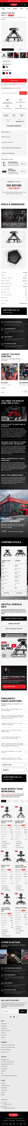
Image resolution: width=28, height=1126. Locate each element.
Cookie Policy (12, 1120)
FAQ (2, 1073)
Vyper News (4, 1087)
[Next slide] (25, 392)
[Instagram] (11, 1017)
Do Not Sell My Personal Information (9, 1075)
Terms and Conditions (20, 1120)
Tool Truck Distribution (6, 1049)
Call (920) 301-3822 (9, 686)
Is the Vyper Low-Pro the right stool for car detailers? (11, 737)
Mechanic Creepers (5, 1030)
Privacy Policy (5, 1120)
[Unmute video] (24, 211)
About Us (3, 1083)
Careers (3, 1092)
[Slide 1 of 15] (4, 55)
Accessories (4, 1028)
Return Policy (4, 1066)
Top (3, 8)
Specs (8, 8)
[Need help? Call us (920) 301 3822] (14, 88)
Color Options (6, 61)
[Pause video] (21, 211)
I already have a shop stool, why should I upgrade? (12, 724)
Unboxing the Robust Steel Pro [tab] (14, 618)
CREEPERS (16, 801)
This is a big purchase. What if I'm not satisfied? (11, 710)
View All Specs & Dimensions (14, 125)
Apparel (3, 1037)
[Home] (14, 4)
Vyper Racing (4, 1090)
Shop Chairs (4, 1023)
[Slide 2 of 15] (10, 55)
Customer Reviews (5, 1085)
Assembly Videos (5, 1059)
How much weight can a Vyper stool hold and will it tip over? (11, 758)
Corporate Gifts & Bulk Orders (8, 1045)
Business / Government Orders (8, 1047)
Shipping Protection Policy (7, 1064)
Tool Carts (3, 1032)
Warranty (3, 1071)
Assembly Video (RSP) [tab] (14, 623)
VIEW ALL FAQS (7, 765)
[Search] (21, 5)
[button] (2, 4)
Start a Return (4, 1068)
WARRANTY (6, 770)
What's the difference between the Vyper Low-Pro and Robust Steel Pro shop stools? (12, 717)
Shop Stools (3, 1026)
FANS (22, 801)
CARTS (9, 801)
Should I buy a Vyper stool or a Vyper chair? (11, 731)
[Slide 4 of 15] (23, 55)
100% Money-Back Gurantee (7, 1061)
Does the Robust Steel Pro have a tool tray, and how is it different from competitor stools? (12, 745)
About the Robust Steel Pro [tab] (14, 628)
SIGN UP (22, 1011)
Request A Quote (5, 1052)
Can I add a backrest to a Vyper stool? (11, 752)
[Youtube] (14, 1017)
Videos (21, 8)
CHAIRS (3, 801)
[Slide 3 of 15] (17, 55)
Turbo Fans (3, 1035)
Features (15, 8)
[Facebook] (17, 1017)
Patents (2, 1094)
